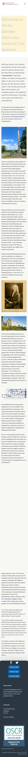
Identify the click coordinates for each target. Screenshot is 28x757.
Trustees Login (14, 676)
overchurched (7, 75)
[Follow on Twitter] (17, 662)
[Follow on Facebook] (11, 662)
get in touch (21, 653)
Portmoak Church (19, 116)
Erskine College (11, 599)
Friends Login (14, 671)
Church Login (14, 667)
